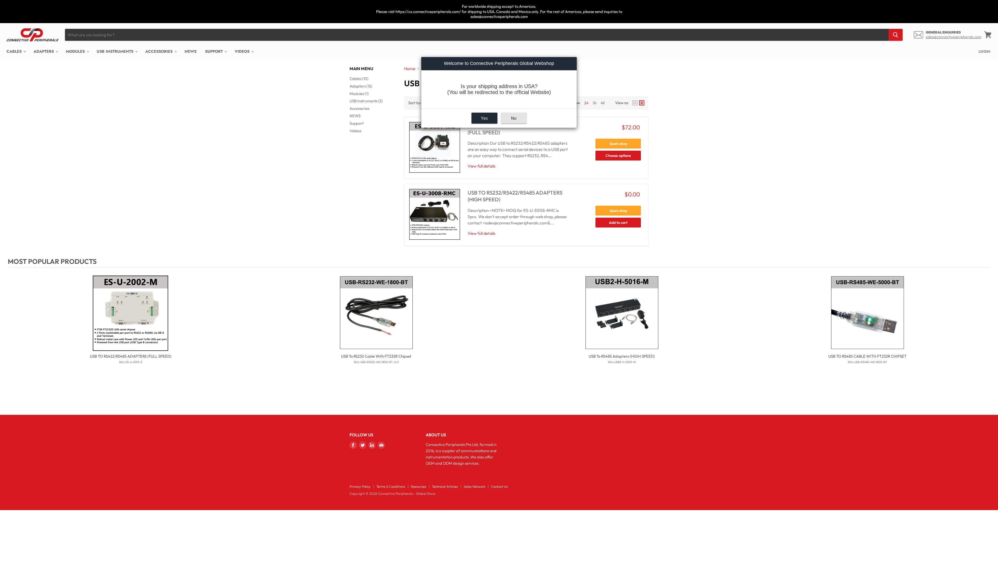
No (514, 118)
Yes (484, 118)
